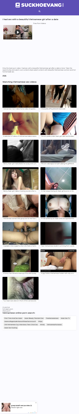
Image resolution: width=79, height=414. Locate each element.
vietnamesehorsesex (54, 324)
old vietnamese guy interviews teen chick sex (21, 324)
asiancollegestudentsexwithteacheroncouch (20, 321)
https (40, 321)
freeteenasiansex (52, 318)
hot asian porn (8, 309)
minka (42, 324)
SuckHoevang (42, 5)
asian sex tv (65, 318)
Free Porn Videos (39, 23)
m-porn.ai (6, 307)
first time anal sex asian (13, 318)
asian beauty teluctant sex (34, 318)
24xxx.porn (7, 311)
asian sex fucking (10, 328)
